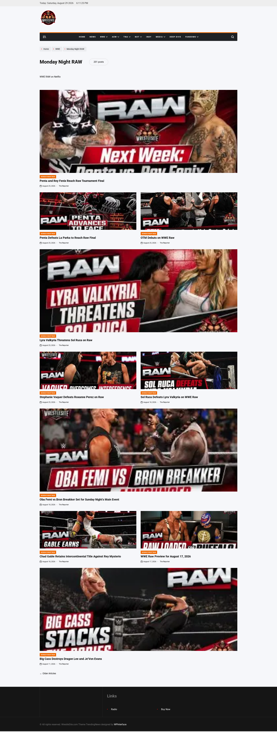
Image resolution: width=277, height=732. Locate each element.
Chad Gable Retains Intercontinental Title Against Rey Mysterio (80, 556)
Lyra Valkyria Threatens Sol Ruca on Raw (66, 340)
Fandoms (190, 37)
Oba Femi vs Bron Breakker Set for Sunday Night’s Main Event (79, 499)
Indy (148, 37)
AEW (114, 37)
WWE (102, 37)
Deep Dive (175, 37)
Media (159, 37)
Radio (114, 709)
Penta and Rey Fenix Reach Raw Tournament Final (72, 181)
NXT (137, 37)
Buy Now (165, 709)
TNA (125, 37)
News (93, 37)
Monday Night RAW (48, 176)
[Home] (46, 51)
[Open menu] (44, 36)
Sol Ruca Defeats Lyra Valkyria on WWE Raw (169, 397)
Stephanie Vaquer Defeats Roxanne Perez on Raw (72, 397)
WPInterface (120, 724)
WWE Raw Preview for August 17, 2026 (166, 556)
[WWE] (57, 51)
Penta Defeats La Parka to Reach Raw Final (68, 237)
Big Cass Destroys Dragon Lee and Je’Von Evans (71, 659)
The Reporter (64, 186)
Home (82, 37)
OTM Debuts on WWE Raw (157, 237)
